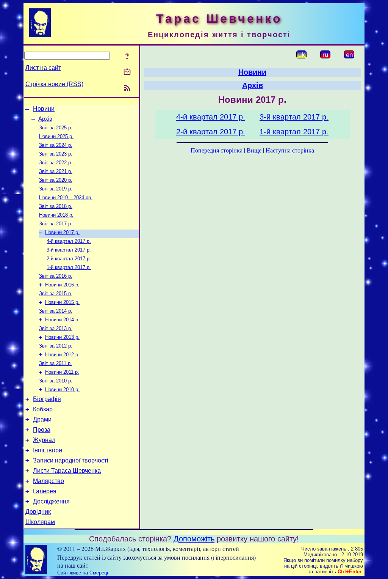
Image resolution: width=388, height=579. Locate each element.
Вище (254, 150)
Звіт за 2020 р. (55, 180)
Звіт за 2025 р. (55, 128)
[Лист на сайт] (127, 72)
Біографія (47, 399)
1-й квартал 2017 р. (69, 267)
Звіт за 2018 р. (55, 206)
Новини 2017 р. (62, 232)
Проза (41, 429)
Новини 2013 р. (62, 337)
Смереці (98, 573)
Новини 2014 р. (62, 320)
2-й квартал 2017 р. (69, 258)
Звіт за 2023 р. (55, 154)
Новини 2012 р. (62, 354)
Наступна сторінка (290, 150)
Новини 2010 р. (62, 389)
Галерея (44, 491)
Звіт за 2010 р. (55, 381)
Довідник (38, 511)
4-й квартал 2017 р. (69, 241)
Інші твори (47, 450)
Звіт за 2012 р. (55, 346)
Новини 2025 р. (56, 136)
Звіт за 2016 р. (55, 276)
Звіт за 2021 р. (55, 171)
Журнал (44, 440)
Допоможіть (194, 539)
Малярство (48, 481)
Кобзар (43, 409)
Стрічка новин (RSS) (54, 84)
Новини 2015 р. (62, 302)
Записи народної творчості (70, 460)
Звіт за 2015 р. (55, 293)
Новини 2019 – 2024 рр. (65, 197)
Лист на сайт (43, 68)
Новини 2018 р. (56, 215)
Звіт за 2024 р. (55, 145)
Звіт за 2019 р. (55, 189)
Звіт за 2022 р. (55, 162)
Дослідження (51, 501)
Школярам (40, 522)
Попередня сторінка (216, 150)
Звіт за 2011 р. (55, 363)
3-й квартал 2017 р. (69, 250)
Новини (44, 108)
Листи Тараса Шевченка (67, 470)
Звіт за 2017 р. (55, 224)
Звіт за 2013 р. (55, 328)
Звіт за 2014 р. (55, 311)
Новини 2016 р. (62, 285)
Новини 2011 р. (62, 372)
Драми (42, 419)
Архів (45, 119)
